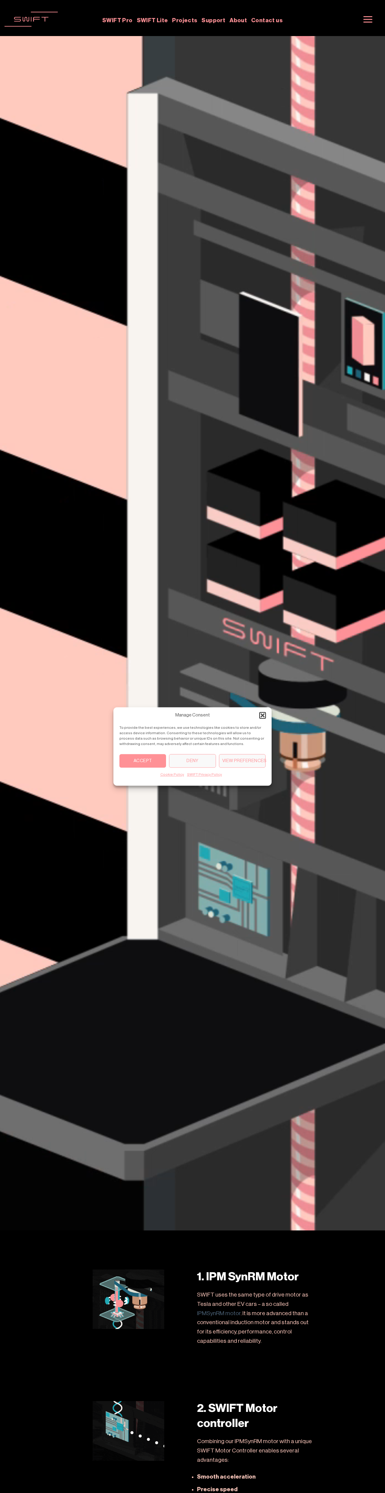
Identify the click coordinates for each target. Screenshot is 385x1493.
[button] (263, 715)
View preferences (244, 761)
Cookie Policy (172, 774)
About (238, 20)
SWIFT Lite (152, 20)
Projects (184, 20)
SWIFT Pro (117, 20)
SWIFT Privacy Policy (204, 774)
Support (213, 20)
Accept (143, 761)
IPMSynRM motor (219, 1313)
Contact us (267, 20)
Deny (192, 761)
